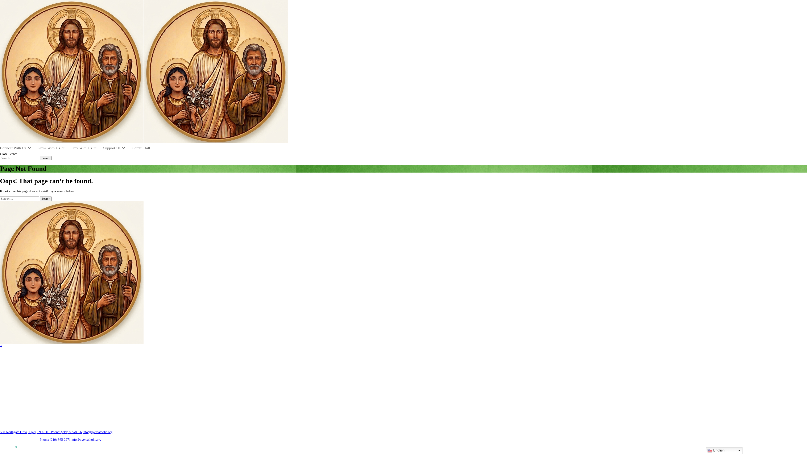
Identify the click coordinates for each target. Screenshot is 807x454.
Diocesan (28, 447)
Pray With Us (81, 148)
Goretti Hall (141, 148)
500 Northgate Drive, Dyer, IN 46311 (25, 432)
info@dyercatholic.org (97, 432)
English (718, 450)
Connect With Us (13, 148)
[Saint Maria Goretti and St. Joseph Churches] (144, 142)
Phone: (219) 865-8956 (66, 432)
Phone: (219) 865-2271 (55, 439)
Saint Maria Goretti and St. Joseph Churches (40, 443)
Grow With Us (49, 148)
